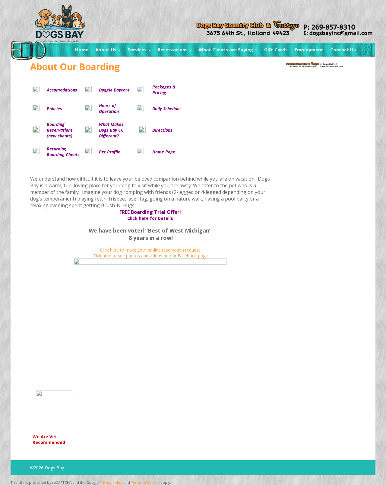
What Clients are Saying (226, 50)
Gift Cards (276, 50)
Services (137, 50)
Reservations (173, 50)
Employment (309, 50)
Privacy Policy (111, 482)
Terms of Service (145, 482)
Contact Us (343, 50)
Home (81, 50)
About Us (105, 50)
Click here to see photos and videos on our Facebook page (150, 256)
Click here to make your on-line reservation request (150, 250)
